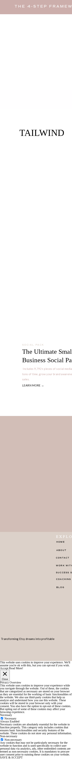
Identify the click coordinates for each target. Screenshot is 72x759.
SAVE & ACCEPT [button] (11, 757)
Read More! (16, 668)
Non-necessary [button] (8, 736)
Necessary (10, 718)
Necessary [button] (6, 715)
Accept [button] (4, 668)
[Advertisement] (36, 52)
